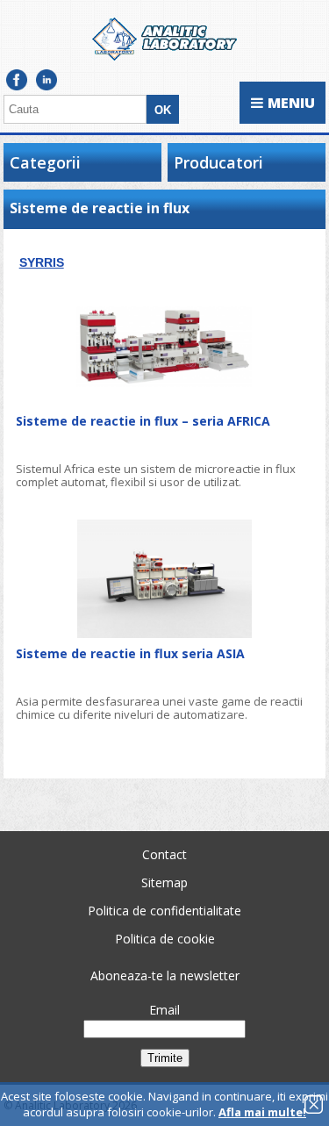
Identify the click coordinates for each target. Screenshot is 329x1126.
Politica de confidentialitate (164, 910)
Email (164, 1009)
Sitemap (164, 882)
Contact (164, 854)
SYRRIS (41, 262)
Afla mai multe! (262, 1112)
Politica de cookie (165, 938)
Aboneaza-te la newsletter (165, 975)
